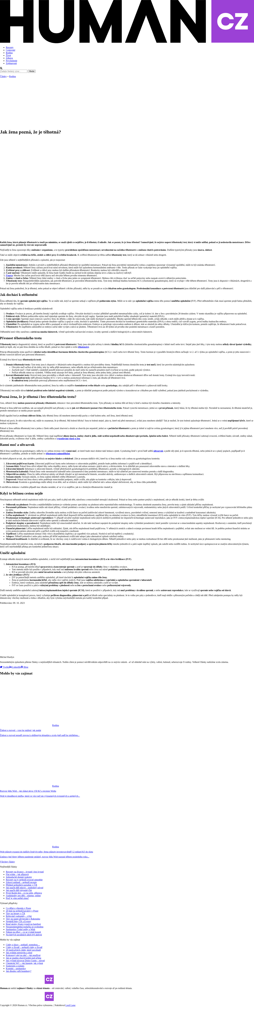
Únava (9, 275)
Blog (25, 667)
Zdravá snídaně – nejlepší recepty (21, 882)
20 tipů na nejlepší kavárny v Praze (22, 911)
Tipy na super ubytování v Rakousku (23, 919)
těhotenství (83, 347)
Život (8, 55)
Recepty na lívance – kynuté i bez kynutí (25, 871)
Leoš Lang (70, 1005)
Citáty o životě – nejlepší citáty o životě (24, 947)
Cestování (10, 50)
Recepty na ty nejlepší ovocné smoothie (24, 879)
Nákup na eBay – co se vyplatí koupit (23, 932)
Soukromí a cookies (15, 966)
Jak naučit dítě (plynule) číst (19, 890)
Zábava (9, 58)
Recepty (10, 47)
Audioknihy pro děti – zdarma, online (23, 895)
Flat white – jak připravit (17, 874)
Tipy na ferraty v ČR (15, 913)
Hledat (31, 71)
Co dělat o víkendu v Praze (18, 908)
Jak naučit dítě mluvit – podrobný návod (24, 887)
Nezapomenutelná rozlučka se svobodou (24, 926)
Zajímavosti (11, 63)
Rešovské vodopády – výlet (19, 916)
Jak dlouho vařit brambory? (18, 971)
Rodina (9, 52)
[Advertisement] (127, 101)
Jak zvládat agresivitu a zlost (19, 952)
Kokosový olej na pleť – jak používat (23, 955)
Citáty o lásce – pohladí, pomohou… (23, 944)
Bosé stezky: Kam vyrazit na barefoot (23, 924)
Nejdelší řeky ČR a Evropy (18, 921)
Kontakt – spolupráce (16, 968)
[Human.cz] (127, 42)
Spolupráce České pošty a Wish (20, 929)
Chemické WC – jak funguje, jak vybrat (24, 963)
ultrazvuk (158, 451)
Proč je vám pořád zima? (17, 898)
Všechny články (7, 861)
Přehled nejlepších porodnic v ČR (21, 885)
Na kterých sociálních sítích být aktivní (24, 934)
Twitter (6, 667)
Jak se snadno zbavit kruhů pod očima (23, 958)
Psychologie (11, 60)
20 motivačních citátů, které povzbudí (23, 950)
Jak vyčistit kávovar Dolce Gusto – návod (25, 960)
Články (3, 76)
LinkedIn (16, 667)
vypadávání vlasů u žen (68, 438)
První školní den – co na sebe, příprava (24, 893)
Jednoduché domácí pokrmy (19, 877)
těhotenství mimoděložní (58, 453)
